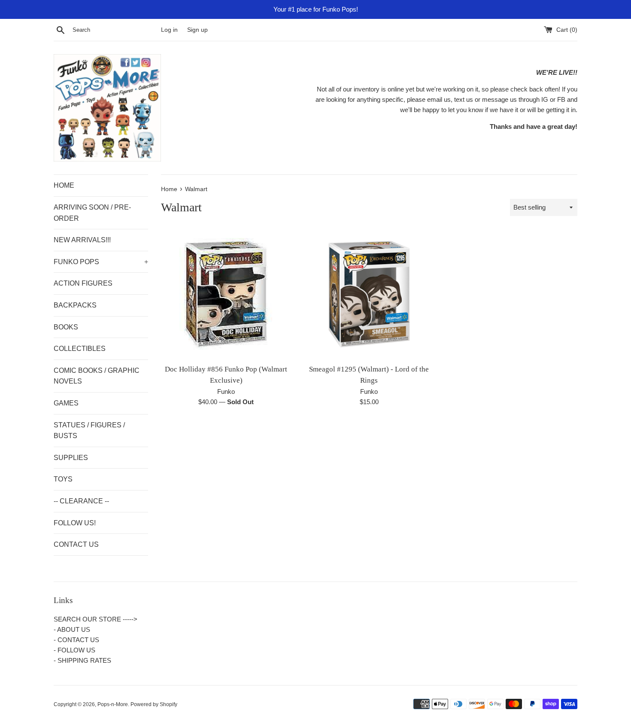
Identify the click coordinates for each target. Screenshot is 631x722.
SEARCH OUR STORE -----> (95, 619)
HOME (64, 185)
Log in (169, 30)
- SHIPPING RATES (82, 660)
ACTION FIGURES (83, 283)
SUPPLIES (71, 457)
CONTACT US (76, 544)
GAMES (66, 403)
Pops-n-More (112, 704)
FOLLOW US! (75, 523)
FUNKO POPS (101, 261)
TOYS (63, 479)
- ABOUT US (72, 629)
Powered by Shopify (153, 704)
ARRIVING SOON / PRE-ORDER (92, 213)
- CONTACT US (76, 639)
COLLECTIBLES (80, 348)
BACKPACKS (75, 305)
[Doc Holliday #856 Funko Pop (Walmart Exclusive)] (226, 294)
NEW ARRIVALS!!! (82, 240)
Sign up (197, 30)
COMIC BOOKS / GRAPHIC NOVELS (97, 376)
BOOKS (66, 327)
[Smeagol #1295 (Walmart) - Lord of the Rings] (369, 294)
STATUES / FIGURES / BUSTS (89, 430)
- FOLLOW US (74, 650)
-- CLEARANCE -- (81, 501)
